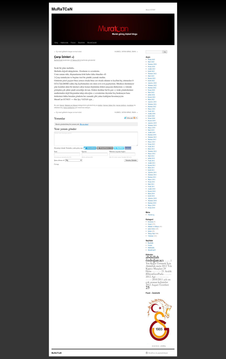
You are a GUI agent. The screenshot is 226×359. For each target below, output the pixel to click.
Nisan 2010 (151, 207)
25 (148, 287)
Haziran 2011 (152, 177)
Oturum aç (151, 215)
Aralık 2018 (151, 132)
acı (161, 260)
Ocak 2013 (151, 146)
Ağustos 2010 (152, 198)
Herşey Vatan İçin (109, 105)
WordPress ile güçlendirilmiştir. (158, 353)
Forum (73, 42)
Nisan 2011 (151, 182)
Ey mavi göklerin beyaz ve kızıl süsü (68, 51)
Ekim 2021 (151, 99)
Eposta (84, 151)
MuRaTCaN (62, 9)
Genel (62, 105)
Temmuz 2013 (152, 137)
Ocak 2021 (151, 111)
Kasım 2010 (151, 191)
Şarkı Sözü (151, 229)
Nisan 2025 (151, 59)
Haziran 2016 (152, 135)
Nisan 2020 (151, 118)
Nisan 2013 (151, 144)
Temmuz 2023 (152, 73)
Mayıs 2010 (151, 205)
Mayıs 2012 (151, 153)
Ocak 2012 (151, 160)
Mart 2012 (151, 156)
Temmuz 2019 (152, 125)
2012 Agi (151, 276)
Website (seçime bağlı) (117, 151)
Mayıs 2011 (151, 179)
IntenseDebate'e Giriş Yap (90, 148)
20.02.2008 (149, 280)
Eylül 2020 (151, 116)
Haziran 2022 (152, 88)
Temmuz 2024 (152, 64)
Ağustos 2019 (152, 123)
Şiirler (150, 231)
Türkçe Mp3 (151, 233)
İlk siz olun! (84, 124)
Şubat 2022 (151, 95)
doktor (100, 105)
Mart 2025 (151, 62)
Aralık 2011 (151, 163)
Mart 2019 (151, 130)
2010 (154, 279)
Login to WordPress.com (105, 148)
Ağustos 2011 (152, 172)
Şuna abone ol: (59, 160)
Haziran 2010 (152, 203)
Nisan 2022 (151, 90)
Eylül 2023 (151, 71)
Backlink (81, 42)
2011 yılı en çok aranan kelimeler (158, 281)
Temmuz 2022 (152, 85)
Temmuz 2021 (152, 104)
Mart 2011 (151, 184)
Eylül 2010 (151, 196)
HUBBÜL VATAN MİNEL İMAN (126, 51)
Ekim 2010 (151, 193)
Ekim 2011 (151, 167)
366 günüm (167, 261)
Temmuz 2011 (152, 175)
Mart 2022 (151, 92)
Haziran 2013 (152, 139)
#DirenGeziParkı (155, 274)
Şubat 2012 (151, 158)
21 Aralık (167, 271)
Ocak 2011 (151, 186)
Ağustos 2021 (152, 102)
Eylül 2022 (151, 80)
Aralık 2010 (151, 189)
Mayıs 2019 (151, 128)
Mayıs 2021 (151, 109)
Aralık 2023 (151, 69)
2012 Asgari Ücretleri (157, 284)
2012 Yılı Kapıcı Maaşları (159, 267)
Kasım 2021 (151, 97)
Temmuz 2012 (152, 151)
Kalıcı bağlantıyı (69, 107)
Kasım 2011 (151, 165)
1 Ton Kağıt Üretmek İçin (159, 262)
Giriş (56, 42)
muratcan (130, 105)
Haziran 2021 (152, 106)
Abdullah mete (153, 266)
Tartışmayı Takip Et (135, 118)
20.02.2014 (166, 277)
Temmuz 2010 (152, 200)
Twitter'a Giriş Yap (119, 148)
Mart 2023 (151, 76)
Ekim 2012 (151, 149)
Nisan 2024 (151, 66)
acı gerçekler (167, 274)
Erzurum (150, 222)
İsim (55, 151)
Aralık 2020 (151, 113)
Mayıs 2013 (151, 142)
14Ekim (154, 271)
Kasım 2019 (151, 120)
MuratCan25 (92, 42)
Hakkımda (64, 42)
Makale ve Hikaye (71, 105)
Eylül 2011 (151, 170)
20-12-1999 (159, 277)
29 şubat (159, 271)
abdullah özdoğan (152, 258)
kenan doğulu (121, 105)
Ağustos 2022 (152, 83)
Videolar (150, 236)
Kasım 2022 (151, 78)
